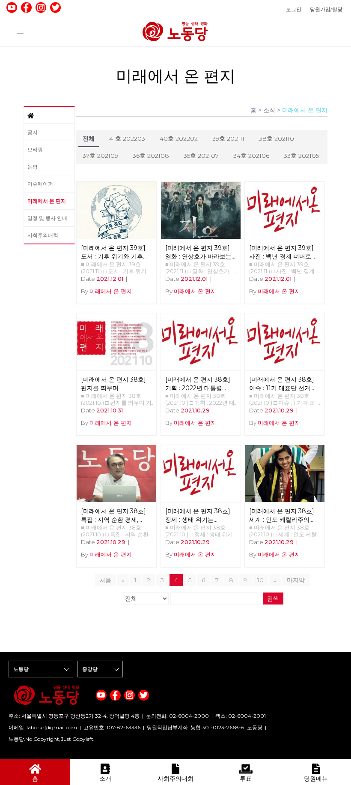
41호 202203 (127, 138)
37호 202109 (100, 155)
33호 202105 (301, 155)
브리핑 (35, 149)
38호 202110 (276, 138)
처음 (105, 580)
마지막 (296, 580)
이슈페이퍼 (40, 183)
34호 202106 (251, 155)
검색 (273, 598)
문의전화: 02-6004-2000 (177, 716)
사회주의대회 (42, 235)
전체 (89, 138)
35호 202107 (201, 155)
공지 (32, 132)
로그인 (293, 9)
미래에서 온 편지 (46, 201)
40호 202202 (179, 138)
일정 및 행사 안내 (47, 218)
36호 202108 (151, 155)
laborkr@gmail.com (52, 727)
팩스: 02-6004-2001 (240, 716)
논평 (32, 166)
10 (260, 580)
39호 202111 (228, 138)
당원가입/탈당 (326, 9)
